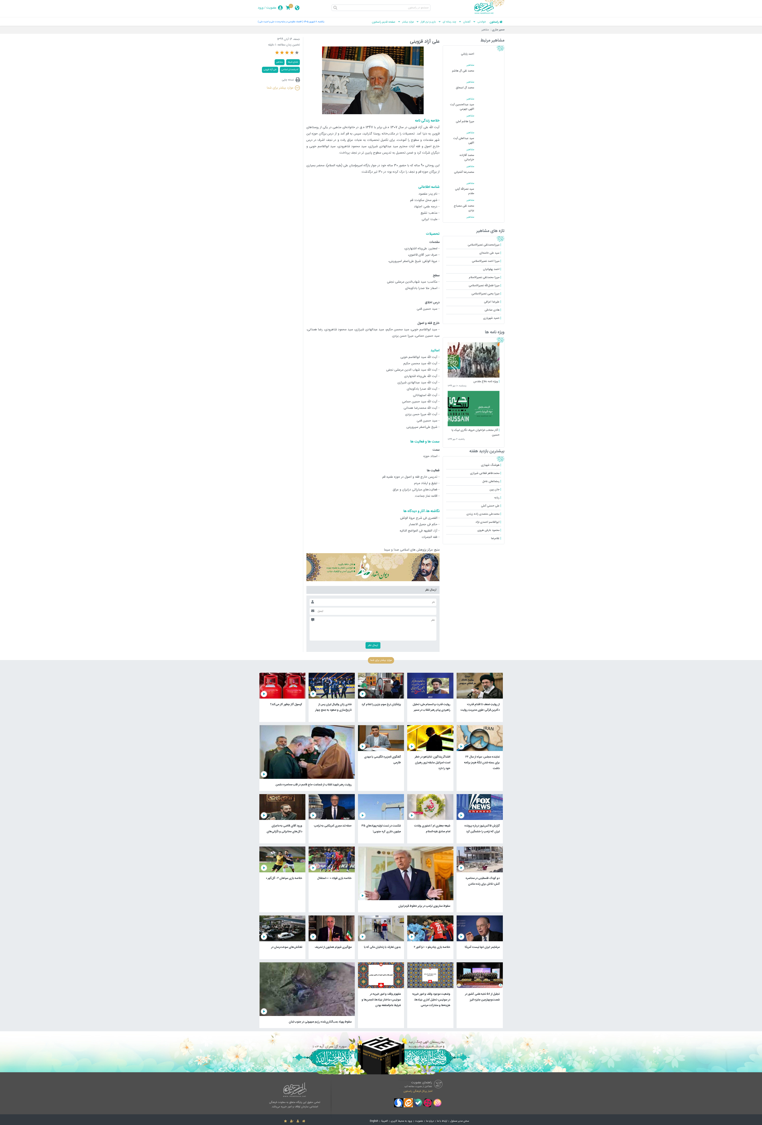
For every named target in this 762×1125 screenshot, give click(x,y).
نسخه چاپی (288, 80)
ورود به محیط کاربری (401, 1121)
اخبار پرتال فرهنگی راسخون (417, 1091)
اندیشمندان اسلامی (289, 70)
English (374, 1121)
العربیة (384, 1121)
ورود (261, 8)
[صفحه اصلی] (304, 1121)
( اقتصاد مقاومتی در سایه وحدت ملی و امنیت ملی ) (280, 22)
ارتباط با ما (442, 1121)
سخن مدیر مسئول (459, 1121)
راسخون (494, 22)
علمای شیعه (293, 62)
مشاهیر (485, 30)
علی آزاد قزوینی (270, 70)
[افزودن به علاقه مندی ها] (285, 1121)
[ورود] (298, 1121)
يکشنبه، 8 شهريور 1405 (314, 22)
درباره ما (430, 1121)
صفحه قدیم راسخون (383, 22)
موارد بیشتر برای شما (280, 88)
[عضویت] (292, 1121)
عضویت (271, 8)
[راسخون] (489, 13)
